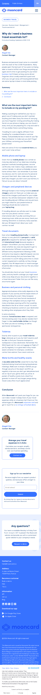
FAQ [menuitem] (3, 584)
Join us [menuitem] (4, 597)
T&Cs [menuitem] (4, 587)
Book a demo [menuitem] (7, 581)
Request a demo (20, 544)
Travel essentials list (8, 27)
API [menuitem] (3, 594)
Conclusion (7, 97)
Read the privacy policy (8, 686)
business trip (7, 74)
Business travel (10, 20)
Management (24, 25)
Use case (5, 25)
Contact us (17, 455)
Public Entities (17, 3)
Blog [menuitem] (3, 600)
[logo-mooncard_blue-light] (12, 10)
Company (5, 3)
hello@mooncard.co (9, 564)
